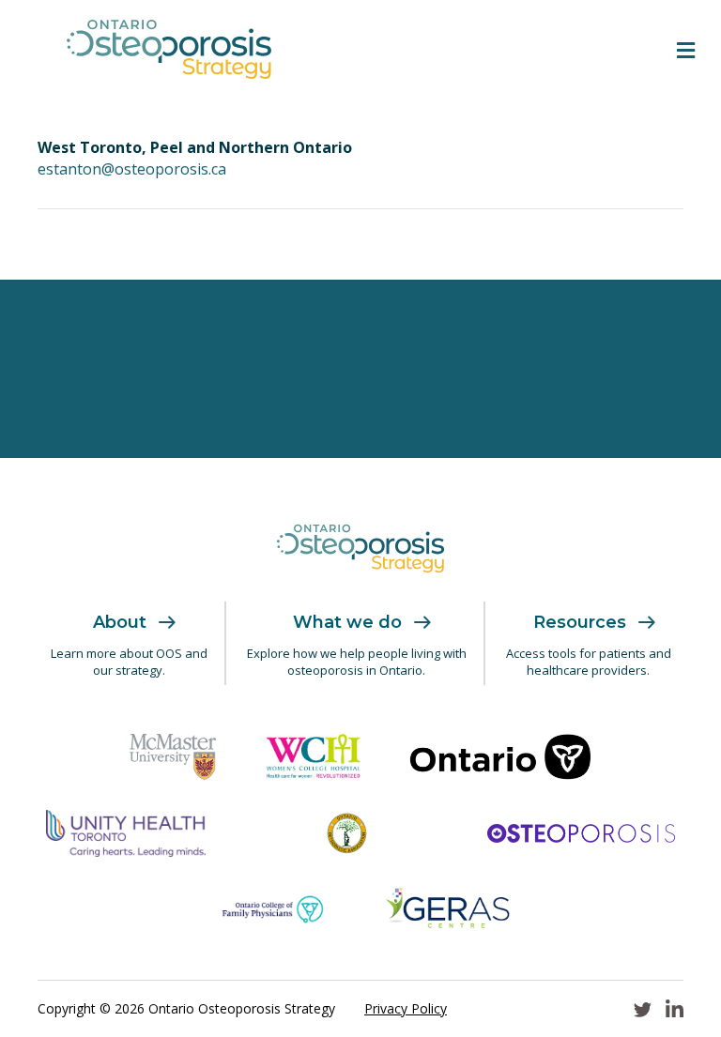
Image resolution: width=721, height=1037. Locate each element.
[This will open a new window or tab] (172, 756)
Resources (579, 622)
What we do (347, 622)
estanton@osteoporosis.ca (132, 169)
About (119, 622)
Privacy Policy (405, 1008)
